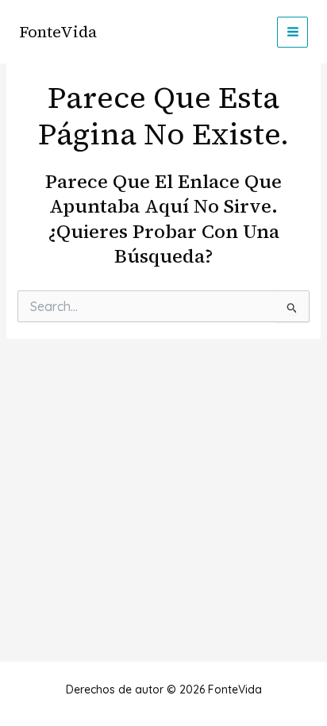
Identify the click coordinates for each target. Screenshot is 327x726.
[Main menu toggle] (292, 32)
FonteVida (58, 32)
